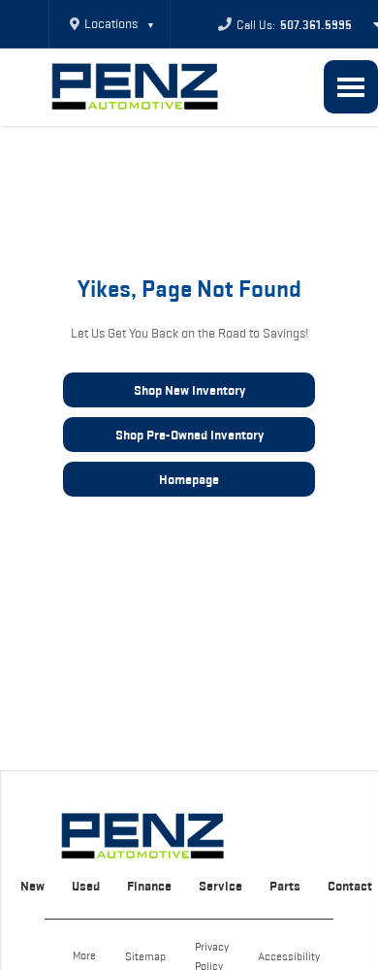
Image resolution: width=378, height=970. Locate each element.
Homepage (189, 479)
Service (220, 885)
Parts (284, 885)
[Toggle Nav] (351, 86)
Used (86, 885)
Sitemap (145, 956)
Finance (149, 885)
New (32, 885)
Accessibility (289, 956)
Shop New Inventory (189, 390)
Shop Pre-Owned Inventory (189, 434)
